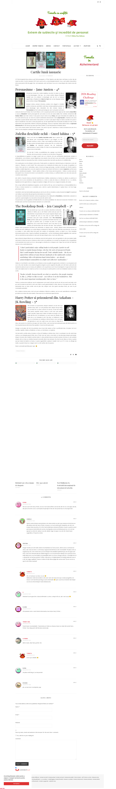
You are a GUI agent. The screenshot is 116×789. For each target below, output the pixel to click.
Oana (80, 181)
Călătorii (87, 46)
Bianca (81, 161)
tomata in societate (68, 779)
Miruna (81, 175)
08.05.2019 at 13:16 (27, 669)
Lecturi (76, 46)
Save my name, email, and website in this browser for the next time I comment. (36, 732)
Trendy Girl (26, 622)
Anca (80, 159)
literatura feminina (20, 351)
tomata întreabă (59, 779)
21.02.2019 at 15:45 (31, 520)
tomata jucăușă (51, 777)
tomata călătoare (35, 777)
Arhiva (48, 46)
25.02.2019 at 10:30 (27, 640)
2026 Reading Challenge (88, 95)
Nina (80, 179)
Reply (74, 502)
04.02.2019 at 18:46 (27, 504)
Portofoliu (67, 46)
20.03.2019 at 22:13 (31, 573)
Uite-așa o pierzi (42, 483)
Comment (18, 738)
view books (95, 106)
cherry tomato (77, 777)
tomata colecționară (78, 779)
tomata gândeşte (36, 779)
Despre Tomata (38, 46)
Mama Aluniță (82, 173)
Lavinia (81, 169)
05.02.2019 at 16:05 (27, 545)
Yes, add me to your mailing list (25, 735)
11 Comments (49, 75)
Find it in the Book (84, 191)
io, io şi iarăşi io (44, 779)
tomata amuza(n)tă (69, 777)
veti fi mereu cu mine (86, 777)
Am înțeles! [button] (16, 783)
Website (17, 722)
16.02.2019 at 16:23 (27, 623)
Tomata (29, 571)
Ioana (24, 502)
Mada (80, 171)
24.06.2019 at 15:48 (27, 684)
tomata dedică (96, 779)
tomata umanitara (88, 779)
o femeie (25, 638)
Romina (81, 183)
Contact (57, 46)
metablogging (51, 779)
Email (17, 714)
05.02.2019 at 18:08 (27, 594)
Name (17, 707)
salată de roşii (52, 781)
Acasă (28, 46)
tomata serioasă (60, 777)
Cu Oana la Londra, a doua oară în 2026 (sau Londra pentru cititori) (88, 203)
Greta (80, 165)
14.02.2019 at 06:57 (27, 608)
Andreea (86, 100)
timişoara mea (95, 777)
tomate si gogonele (43, 781)
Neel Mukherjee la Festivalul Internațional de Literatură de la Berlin (66, 485)
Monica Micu (82, 177)
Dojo (80, 163)
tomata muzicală (44, 777)
